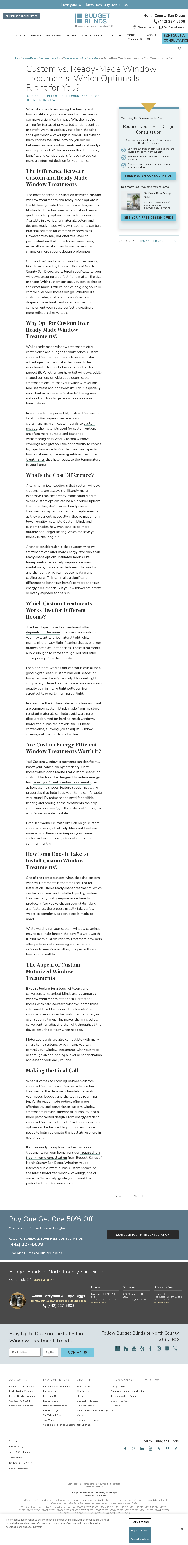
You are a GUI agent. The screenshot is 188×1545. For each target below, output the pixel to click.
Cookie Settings (140, 1522)
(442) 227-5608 (171, 21)
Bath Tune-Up (50, 1396)
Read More (100, 1302)
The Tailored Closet (53, 1415)
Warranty (81, 1415)
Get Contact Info (173, 27)
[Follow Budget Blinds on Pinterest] (167, 1448)
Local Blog (93, 58)
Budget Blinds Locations (22, 1396)
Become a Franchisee (88, 1420)
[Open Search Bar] (180, 49)
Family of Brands (56, 1380)
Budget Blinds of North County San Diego (42, 58)
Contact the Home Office (21, 1405)
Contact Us (18, 1380)
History (81, 1396)
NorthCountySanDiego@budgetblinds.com (58, 1301)
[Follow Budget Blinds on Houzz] (125, 1348)
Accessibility (15, 1457)
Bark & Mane (49, 1391)
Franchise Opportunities (21, 16)
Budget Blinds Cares (87, 1400)
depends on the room (43, 632)
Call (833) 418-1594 (19, 1400)
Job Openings (84, 1424)
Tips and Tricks (151, 241)
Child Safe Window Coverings (92, 1410)
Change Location (43, 1279)
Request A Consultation (21, 1386)
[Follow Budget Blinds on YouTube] (134, 1348)
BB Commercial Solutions (56, 1386)
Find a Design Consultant (22, 1391)
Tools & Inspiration (126, 1380)
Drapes (71, 35)
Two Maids (49, 1420)
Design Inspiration (120, 1400)
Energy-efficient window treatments (62, 782)
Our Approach (84, 1391)
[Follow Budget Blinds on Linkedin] (167, 1348)
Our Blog (152, 1380)
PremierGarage (50, 1410)
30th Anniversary (85, 1405)
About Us (152, 36)
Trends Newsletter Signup (124, 1396)
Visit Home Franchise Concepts (59, 1424)
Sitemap (13, 1441)
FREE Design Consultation (148, 176)
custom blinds (61, 297)
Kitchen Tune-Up (51, 1400)
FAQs (114, 1410)
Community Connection (75, 58)
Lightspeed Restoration (55, 1405)
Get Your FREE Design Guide (148, 217)
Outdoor (114, 35)
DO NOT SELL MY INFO (21, 1463)
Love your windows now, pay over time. (94, 4)
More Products (134, 36)
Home (17, 58)
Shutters (53, 35)
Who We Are (83, 1386)
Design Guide (118, 1386)
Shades (35, 35)
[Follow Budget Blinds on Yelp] (142, 1348)
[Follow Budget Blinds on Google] (117, 1348)
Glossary (115, 1405)
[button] (144, 27)
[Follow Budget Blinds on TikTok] (176, 1448)
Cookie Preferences (18, 1468)
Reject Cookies (140, 1530)
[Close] (182, 1529)
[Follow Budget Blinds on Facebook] (150, 1348)
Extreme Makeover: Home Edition (127, 1391)
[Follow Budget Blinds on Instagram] (158, 1348)
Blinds (20, 35)
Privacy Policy (16, 1446)
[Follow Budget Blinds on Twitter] (175, 1348)
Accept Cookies (140, 1539)
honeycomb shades (41, 562)
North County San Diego (164, 15)
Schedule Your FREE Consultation (142, 1235)
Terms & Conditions (19, 1452)
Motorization (91, 35)
